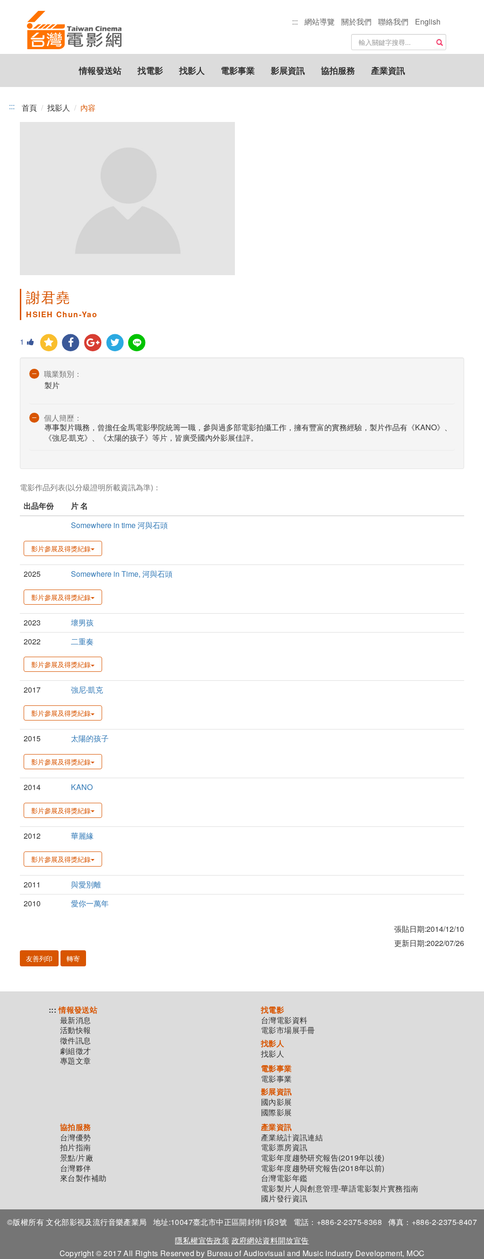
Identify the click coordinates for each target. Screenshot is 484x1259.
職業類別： (63, 373)
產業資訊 (388, 70)
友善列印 (39, 958)
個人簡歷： (63, 417)
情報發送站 (100, 70)
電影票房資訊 (284, 1147)
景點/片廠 (76, 1158)
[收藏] (49, 343)
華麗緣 (82, 835)
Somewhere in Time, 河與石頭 (122, 573)
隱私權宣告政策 (202, 1240)
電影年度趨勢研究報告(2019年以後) (323, 1158)
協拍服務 (338, 70)
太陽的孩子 (90, 738)
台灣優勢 (75, 1137)
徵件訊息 (75, 1040)
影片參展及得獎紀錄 (61, 548)
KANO (82, 786)
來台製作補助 (83, 1178)
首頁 (29, 107)
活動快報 (75, 1030)
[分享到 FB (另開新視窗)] (71, 343)
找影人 (192, 70)
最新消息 (75, 1020)
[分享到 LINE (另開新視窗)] (137, 343)
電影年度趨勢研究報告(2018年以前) (323, 1168)
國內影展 (276, 1102)
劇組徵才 (75, 1051)
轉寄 (73, 958)
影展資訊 (288, 70)
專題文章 (75, 1061)
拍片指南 (75, 1147)
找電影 (150, 70)
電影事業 (238, 70)
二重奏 (82, 641)
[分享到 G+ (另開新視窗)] (93, 343)
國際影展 (276, 1112)
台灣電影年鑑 (284, 1178)
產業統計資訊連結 (292, 1137)
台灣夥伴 (75, 1168)
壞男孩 (82, 622)
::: (295, 21)
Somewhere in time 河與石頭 (119, 525)
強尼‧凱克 (87, 689)
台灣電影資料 (284, 1020)
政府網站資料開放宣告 (270, 1240)
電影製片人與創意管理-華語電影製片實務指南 (339, 1188)
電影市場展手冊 (288, 1030)
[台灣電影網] (74, 12)
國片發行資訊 (284, 1198)
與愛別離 (86, 884)
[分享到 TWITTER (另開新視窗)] (115, 343)
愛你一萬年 (90, 903)
